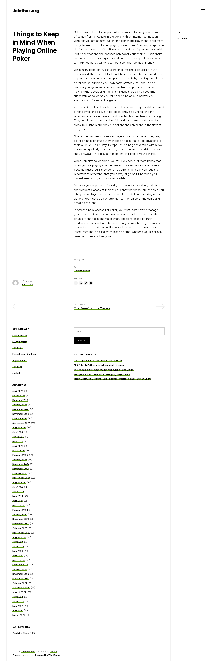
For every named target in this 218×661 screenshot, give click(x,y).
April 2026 (17, 391)
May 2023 (17, 551)
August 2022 (19, 592)
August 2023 (19, 537)
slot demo (181, 38)
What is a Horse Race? (45, 308)
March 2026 (18, 395)
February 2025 (20, 455)
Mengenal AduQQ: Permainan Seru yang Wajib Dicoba (102, 374)
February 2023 (20, 564)
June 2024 (18, 491)
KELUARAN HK (19, 341)
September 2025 (21, 423)
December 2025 (20, 409)
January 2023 (19, 569)
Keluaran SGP (19, 335)
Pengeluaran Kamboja (24, 354)
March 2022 (18, 615)
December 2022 (20, 573)
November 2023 (20, 523)
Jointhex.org (28, 651)
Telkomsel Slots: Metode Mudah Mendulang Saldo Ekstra (104, 369)
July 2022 (17, 596)
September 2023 (21, 532)
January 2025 (19, 459)
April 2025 (17, 446)
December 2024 (20, 464)
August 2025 (19, 427)
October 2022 (19, 583)
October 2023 (19, 528)
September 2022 (21, 587)
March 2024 (18, 505)
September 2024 (21, 477)
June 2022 (18, 601)
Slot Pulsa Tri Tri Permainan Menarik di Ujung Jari (99, 365)
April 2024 (17, 500)
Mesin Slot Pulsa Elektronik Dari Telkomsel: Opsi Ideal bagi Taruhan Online (112, 378)
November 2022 (20, 578)
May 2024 (17, 496)
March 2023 (18, 560)
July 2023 (17, 541)
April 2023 (17, 555)
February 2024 (20, 510)
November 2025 (20, 413)
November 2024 (20, 468)
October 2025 (19, 418)
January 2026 (19, 404)
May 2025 (17, 441)
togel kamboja (19, 360)
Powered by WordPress (47, 655)
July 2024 (17, 487)
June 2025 (18, 436)
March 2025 (18, 450)
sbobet (16, 373)
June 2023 (18, 546)
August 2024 (19, 482)
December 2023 (20, 519)
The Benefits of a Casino (92, 308)
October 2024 (19, 473)
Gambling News (82, 270)
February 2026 (20, 400)
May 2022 (17, 606)
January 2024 (19, 514)
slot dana (17, 366)
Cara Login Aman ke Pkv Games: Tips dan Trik (98, 360)
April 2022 (17, 610)
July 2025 (17, 432)
